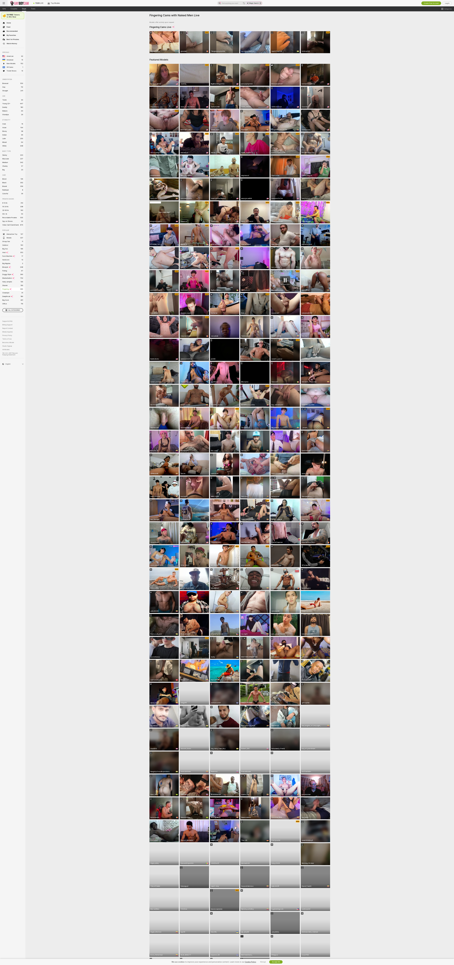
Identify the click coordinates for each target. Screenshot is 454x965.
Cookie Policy (250, 962)
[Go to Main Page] (19, 3)
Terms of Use (7, 339)
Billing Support (7, 325)
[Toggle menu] (4, 3)
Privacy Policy (7, 335)
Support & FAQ (7, 321)
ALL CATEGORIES (14, 310)
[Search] (244, 3)
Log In (447, 3)
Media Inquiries (7, 332)
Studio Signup (7, 346)
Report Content (7, 328)
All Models (6, 349)
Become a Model (8, 342)
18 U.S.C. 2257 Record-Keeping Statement (10, 354)
